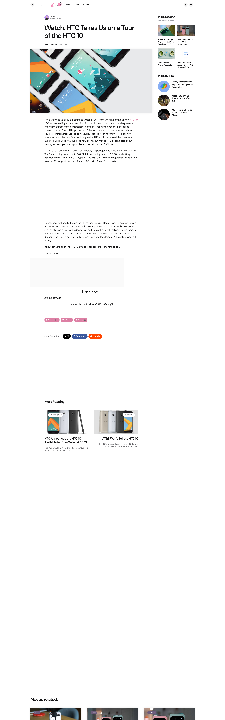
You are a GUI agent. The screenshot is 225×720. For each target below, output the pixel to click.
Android (53, 320)
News (37, 713)
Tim (54, 16)
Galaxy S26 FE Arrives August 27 (165, 64)
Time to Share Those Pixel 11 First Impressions (185, 41)
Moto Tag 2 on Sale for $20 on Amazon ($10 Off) (182, 99)
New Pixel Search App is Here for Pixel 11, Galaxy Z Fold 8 (185, 65)
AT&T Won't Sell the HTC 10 (120, 438)
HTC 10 (134, 119)
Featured (152, 713)
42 (51, 44)
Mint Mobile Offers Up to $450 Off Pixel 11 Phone (182, 113)
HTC (67, 320)
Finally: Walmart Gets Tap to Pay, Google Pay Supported (182, 84)
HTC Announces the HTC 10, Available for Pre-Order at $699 (65, 440)
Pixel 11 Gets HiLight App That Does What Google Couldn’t (166, 41)
